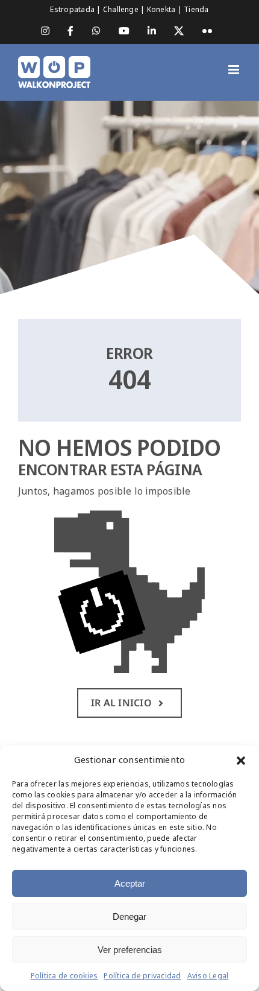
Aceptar (129, 883)
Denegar (129, 916)
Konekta (162, 9)
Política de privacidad (142, 975)
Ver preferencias (130, 950)
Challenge (121, 9)
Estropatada (73, 9)
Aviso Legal (208, 975)
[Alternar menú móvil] (234, 69)
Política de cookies (64, 975)
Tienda (196, 9)
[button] (241, 761)
